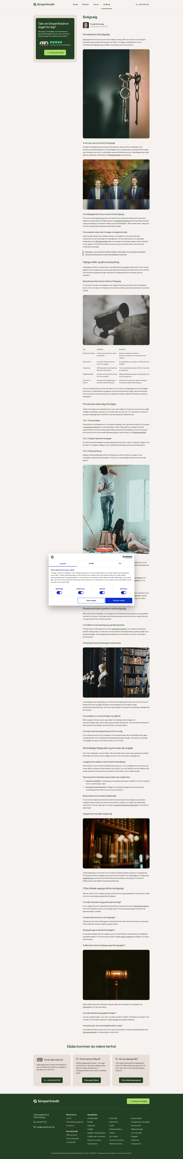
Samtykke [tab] (63, 563)
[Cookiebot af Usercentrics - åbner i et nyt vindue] (124, 557)
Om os (96, 4)
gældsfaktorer (88, 878)
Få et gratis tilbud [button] (57, 52)
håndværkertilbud (101, 241)
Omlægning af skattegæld (140, 1122)
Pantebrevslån (136, 1126)
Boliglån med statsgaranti (96, 1133)
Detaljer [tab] (91, 563)
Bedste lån (91, 1126)
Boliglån (90, 1129)
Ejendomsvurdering (94, 1140)
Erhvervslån (113, 1118)
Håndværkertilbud (115, 1129)
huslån (88, 741)
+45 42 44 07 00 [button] (53, 1080)
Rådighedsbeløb (137, 1129)
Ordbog (106, 4)
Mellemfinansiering (115, 1144)
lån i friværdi (113, 1020)
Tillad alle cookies (119, 600)
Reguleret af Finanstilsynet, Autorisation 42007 (115, 1153)
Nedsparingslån (136, 1118)
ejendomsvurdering (122, 221)
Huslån (111, 1126)
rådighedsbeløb (114, 155)
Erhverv (85, 4)
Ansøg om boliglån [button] (139, 1101)
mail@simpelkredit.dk (46, 1127)
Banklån (90, 1122)
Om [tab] (120, 563)
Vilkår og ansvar (71, 1135)
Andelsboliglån (92, 1118)
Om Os (68, 1118)
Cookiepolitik (71, 1142)
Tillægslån (134, 1136)
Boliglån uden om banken (96, 1136)
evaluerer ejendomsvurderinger (126, 805)
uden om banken (127, 937)
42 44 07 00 (144, 4)
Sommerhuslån (136, 1133)
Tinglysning (135, 1140)
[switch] (80, 592)
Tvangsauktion (136, 1144)
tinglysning (136, 580)
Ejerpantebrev (92, 1144)
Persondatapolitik (72, 1139)
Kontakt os (70, 1126)
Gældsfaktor (113, 1122)
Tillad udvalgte (91, 600)
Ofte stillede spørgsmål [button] (131, 1080)
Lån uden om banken (116, 1140)
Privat (75, 4)
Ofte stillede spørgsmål (74, 1122)
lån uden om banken (135, 578)
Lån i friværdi (113, 1136)
